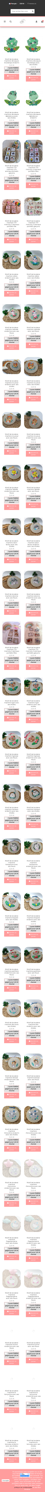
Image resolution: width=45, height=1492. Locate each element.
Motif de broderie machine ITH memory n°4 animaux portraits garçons (11, 169)
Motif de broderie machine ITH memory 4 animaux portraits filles (33, 168)
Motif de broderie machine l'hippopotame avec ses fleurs (11, 1295)
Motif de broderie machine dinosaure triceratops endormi (11, 61)
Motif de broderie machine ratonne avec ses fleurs (11, 596)
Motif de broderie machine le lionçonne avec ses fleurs (11, 1404)
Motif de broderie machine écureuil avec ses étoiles (33, 383)
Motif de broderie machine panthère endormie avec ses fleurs (11, 972)
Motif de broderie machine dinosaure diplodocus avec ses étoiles (11, 115)
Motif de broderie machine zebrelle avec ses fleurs (33, 329)
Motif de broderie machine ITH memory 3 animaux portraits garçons (33, 223)
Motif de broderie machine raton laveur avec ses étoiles (11, 543)
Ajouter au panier (12, 77)
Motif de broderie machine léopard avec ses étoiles (11, 918)
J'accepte (5, 1480)
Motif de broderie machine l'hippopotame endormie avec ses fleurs (33, 1296)
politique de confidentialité (23, 1487)
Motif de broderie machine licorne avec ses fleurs (33, 1350)
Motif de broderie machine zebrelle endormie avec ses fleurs (11, 330)
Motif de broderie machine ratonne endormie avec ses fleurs (33, 597)
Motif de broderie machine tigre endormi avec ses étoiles (33, 703)
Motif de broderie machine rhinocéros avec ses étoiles (33, 1132)
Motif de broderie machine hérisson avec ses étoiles (33, 809)
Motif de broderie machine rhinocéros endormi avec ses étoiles (11, 1132)
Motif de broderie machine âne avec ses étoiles (12, 1024)
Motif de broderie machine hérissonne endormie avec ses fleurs (33, 864)
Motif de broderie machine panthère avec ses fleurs (33, 971)
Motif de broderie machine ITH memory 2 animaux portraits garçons (33, 650)
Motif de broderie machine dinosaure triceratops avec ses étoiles (33, 62)
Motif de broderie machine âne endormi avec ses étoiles (33, 1025)
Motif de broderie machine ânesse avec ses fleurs (33, 1078)
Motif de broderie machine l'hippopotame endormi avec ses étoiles (33, 1241)
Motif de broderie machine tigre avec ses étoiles (11, 702)
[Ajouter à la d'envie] (10, 55)
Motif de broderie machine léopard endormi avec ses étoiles (33, 918)
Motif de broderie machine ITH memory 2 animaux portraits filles (11, 650)
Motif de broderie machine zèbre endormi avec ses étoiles (11, 277)
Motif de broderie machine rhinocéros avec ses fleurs (33, 1185)
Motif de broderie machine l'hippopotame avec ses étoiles (11, 1240)
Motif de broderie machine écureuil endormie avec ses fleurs (33, 437)
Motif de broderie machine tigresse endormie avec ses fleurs (33, 757)
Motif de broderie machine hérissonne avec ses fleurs (11, 863)
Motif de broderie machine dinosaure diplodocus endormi (33, 115)
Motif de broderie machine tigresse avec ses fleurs (11, 756)
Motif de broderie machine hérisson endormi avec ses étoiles (11, 810)
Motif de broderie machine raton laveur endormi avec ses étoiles (33, 543)
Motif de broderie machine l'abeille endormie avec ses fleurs (11, 490)
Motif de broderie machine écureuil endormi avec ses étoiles (11, 383)
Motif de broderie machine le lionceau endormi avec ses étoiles (11, 1459)
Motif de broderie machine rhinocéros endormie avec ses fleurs (11, 1186)
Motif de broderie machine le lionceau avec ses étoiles (33, 1459)
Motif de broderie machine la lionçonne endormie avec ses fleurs (33, 1404)
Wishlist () (32, 3)
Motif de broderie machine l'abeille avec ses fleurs (33, 489)
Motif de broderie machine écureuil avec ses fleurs (11, 436)
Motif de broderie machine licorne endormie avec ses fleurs (11, 1350)
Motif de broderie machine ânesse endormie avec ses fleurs (11, 1078)
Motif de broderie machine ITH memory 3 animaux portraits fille (11, 223)
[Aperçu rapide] (13, 55)
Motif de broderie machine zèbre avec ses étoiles (33, 276)
